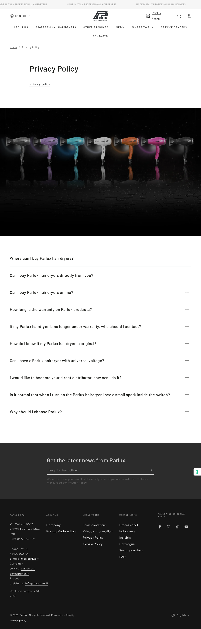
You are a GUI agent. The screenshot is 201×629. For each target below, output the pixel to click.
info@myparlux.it (36, 583)
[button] (179, 16)
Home (13, 47)
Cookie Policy (93, 544)
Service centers (131, 550)
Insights (125, 537)
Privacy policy (39, 84)
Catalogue (127, 544)
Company (53, 525)
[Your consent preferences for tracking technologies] (197, 472)
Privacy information (97, 531)
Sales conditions (95, 525)
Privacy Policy (93, 537)
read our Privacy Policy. (71, 482)
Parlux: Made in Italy (61, 531)
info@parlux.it (29, 558)
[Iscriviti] (151, 470)
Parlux (23, 615)
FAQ (122, 557)
